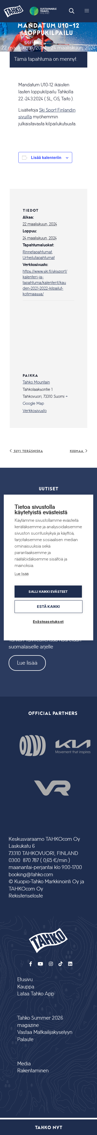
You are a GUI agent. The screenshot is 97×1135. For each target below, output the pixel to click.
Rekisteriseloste (26, 896)
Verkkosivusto (35, 411)
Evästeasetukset (48, 621)
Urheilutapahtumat (39, 258)
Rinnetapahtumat (37, 252)
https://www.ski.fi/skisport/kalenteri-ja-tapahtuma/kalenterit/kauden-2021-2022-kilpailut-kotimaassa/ (45, 283)
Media (24, 1064)
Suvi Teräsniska (28, 450)
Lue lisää (27, 662)
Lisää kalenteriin (46, 157)
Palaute (25, 1039)
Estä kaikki (48, 606)
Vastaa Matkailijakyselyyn (44, 1032)
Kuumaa (77, 450)
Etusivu (25, 979)
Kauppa (25, 987)
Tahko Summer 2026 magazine (40, 1021)
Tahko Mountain (36, 382)
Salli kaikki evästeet (48, 592)
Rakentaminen (32, 1071)
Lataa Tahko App (35, 994)
